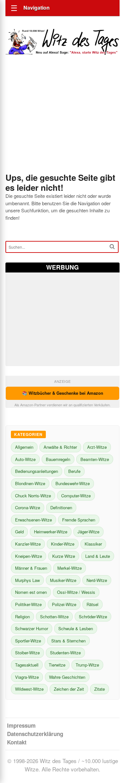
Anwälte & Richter (60, 447)
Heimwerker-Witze (50, 532)
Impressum (21, 725)
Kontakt (17, 742)
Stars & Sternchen (68, 641)
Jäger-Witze (88, 532)
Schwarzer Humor (31, 628)
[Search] (112, 247)
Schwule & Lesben (75, 628)
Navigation (36, 7)
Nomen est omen (31, 592)
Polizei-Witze (64, 604)
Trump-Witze (87, 665)
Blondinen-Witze (30, 483)
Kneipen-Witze (28, 556)
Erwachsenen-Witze (33, 520)
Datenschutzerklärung (35, 734)
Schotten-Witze (54, 616)
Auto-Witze (25, 459)
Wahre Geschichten (67, 677)
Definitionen (61, 507)
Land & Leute (97, 556)
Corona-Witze (27, 507)
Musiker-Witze (63, 580)
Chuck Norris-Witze (33, 496)
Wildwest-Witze (29, 689)
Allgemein (24, 447)
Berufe (74, 471)
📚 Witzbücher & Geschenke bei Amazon (62, 393)
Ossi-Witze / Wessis (76, 592)
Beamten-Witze (94, 459)
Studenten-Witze (65, 652)
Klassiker (93, 544)
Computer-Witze (76, 496)
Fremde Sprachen (78, 520)
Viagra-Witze (27, 677)
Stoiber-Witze (27, 652)
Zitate (99, 689)
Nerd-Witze (97, 580)
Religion (22, 616)
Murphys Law (27, 580)
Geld (19, 532)
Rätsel (92, 604)
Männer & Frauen (31, 568)
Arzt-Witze (97, 447)
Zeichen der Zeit (69, 689)
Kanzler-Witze (28, 544)
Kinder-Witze (62, 544)
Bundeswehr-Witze (72, 483)
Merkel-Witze (69, 568)
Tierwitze (57, 665)
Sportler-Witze (28, 641)
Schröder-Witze (93, 616)
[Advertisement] (62, 123)
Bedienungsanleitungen (36, 471)
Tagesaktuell (26, 665)
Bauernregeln (58, 459)
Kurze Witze (63, 556)
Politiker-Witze (28, 604)
